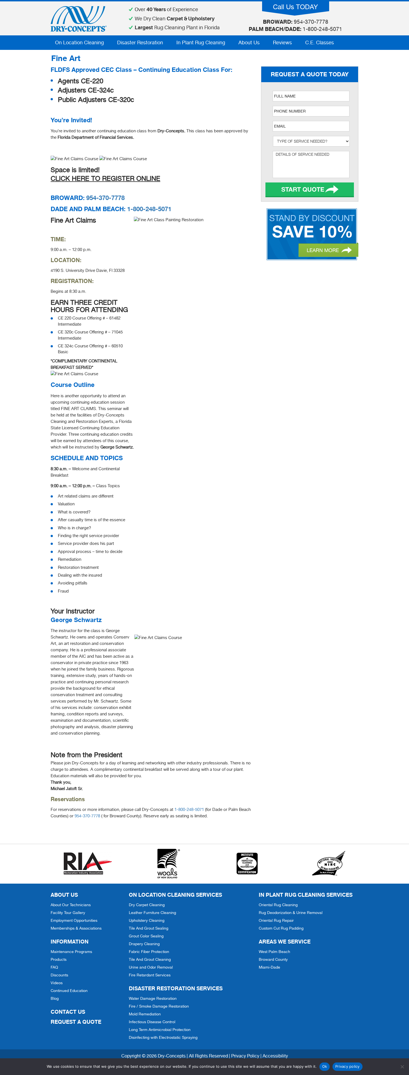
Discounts (59, 975)
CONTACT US (68, 1011)
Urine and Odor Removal (151, 967)
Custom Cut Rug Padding (281, 928)
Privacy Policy (245, 1056)
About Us (249, 42)
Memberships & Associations (76, 928)
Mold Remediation (145, 1014)
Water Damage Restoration (153, 998)
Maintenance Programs (71, 951)
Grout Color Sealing (146, 936)
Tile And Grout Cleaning (150, 959)
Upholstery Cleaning (146, 920)
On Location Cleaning (79, 42)
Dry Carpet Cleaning (147, 905)
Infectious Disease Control (152, 1022)
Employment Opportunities (74, 920)
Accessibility (275, 1056)
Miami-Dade (269, 967)
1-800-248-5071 (149, 209)
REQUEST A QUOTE (76, 1021)
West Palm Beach (274, 951)
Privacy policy (347, 1066)
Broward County (273, 959)
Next (309, 189)
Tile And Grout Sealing (148, 928)
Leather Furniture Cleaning (152, 912)
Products (58, 959)
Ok (324, 1066)
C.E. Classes (319, 42)
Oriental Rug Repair (276, 920)
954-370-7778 (105, 197)
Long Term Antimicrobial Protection (160, 1029)
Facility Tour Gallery (68, 912)
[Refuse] (402, 1066)
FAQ (54, 967)
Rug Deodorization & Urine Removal (290, 912)
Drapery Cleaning (144, 944)
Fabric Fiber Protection (149, 951)
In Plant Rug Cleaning (200, 42)
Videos (57, 983)
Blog (55, 998)
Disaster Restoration (140, 42)
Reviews (282, 42)
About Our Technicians (71, 905)
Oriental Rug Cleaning (278, 905)
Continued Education (69, 990)
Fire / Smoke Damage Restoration (159, 1006)
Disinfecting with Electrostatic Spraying (163, 1037)
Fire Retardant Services (150, 975)
